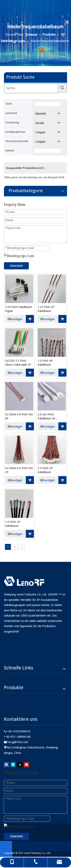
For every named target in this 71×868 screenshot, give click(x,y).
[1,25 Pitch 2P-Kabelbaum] (52, 288)
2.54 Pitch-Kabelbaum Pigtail (18, 309)
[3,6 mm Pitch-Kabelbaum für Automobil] (52, 396)
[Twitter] (19, 764)
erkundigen (15, 319)
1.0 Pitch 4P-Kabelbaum (46, 362)
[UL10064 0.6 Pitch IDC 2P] (19, 449)
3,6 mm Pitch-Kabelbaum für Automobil (46, 416)
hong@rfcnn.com (17, 742)
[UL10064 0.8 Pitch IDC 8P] (19, 396)
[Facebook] (6, 764)
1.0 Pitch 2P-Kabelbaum (13, 523)
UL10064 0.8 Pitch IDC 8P (19, 416)
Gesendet (16, 266)
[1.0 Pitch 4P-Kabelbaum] (52, 342)
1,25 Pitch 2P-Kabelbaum (46, 309)
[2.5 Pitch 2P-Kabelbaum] (52, 449)
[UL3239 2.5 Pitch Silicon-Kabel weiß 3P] (19, 342)
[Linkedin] (13, 764)
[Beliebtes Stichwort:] (62, 87)
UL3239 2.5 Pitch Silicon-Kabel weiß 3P (18, 362)
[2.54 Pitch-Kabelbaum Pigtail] (19, 288)
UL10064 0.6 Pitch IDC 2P (19, 470)
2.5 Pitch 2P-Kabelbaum (46, 470)
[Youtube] (26, 764)
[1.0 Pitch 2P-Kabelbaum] (19, 503)
